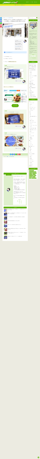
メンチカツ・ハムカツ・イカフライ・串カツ (33, 126)
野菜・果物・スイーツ (31, 146)
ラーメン (31, 143)
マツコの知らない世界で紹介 (32, 96)
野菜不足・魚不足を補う (32, 84)
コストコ (31, 74)
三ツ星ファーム (31, 159)
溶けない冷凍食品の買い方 (32, 87)
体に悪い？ (31, 93)
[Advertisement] (20, 11)
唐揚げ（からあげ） (32, 120)
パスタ (30, 141)
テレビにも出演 (17, 46)
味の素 (35, 175)
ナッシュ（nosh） (32, 161)
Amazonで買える (31, 170)
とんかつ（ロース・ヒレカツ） (33, 122)
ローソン (31, 78)
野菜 (30, 147)
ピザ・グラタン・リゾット (33, 107)
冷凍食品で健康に (31, 83)
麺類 (29, 140)
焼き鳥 (30, 131)
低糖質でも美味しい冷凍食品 (32, 65)
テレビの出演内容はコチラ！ (9, 52)
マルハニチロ (31, 175)
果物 (30, 150)
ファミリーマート (32, 80)
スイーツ (31, 152)
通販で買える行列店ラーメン (32, 68)
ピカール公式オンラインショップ (15, 105)
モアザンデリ (31, 164)
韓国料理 (31, 137)
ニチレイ (30, 174)
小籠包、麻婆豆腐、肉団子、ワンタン (33, 117)
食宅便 (30, 156)
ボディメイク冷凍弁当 (31, 153)
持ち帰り (31, 90)
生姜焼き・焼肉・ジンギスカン (33, 129)
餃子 (30, 113)
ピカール (31, 71)
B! (14, 154)
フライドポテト (31, 110)
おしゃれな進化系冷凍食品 (11, 156)
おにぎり (31, 104)
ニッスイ (34, 174)
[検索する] (36, 17)
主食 (29, 101)
